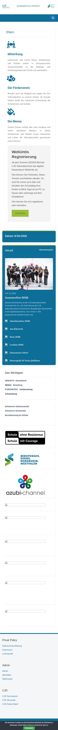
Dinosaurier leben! (19, 353)
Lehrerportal (7, 654)
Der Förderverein (19, 88)
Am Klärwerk (16, 329)
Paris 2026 (15, 337)
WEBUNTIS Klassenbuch (16, 381)
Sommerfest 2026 (16, 297)
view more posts (46, 250)
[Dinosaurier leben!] (6, 352)
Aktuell (9, 250)
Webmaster (7, 679)
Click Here (20, 213)
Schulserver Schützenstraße (17, 406)
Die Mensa (15, 121)
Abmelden (6, 675)
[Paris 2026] (6, 336)
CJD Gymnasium (10, 696)
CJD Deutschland (10, 704)
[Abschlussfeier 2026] (6, 321)
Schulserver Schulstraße (15, 411)
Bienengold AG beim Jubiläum (25, 360)
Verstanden (29, 728)
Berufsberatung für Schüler (16, 415)
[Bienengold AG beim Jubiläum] (6, 360)
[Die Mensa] (11, 111)
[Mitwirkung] (11, 44)
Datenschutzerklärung (12, 646)
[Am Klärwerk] (6, 328)
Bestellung (13, 385)
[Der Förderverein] (11, 78)
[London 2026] (6, 344)
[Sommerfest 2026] (29, 274)
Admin (5, 671)
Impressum (7, 650)
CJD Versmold (8, 700)
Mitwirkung (15, 54)
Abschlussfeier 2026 (20, 321)
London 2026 (16, 345)
